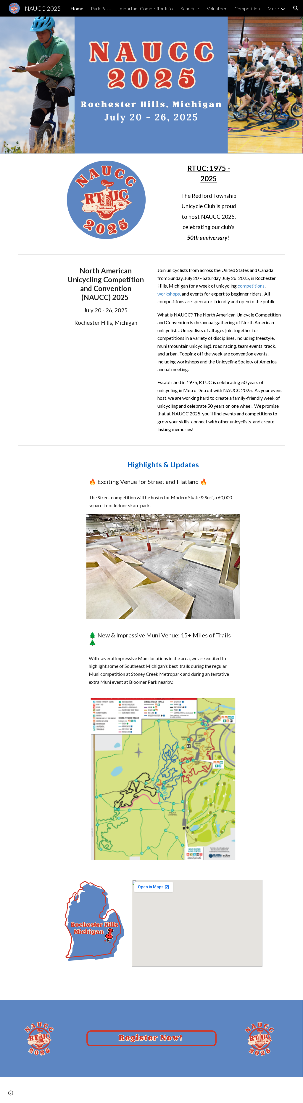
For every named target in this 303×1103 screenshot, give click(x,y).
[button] (296, 8)
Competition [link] (247, 8)
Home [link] (76, 8)
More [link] (273, 8)
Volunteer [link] (217, 8)
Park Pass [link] (101, 8)
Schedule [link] (189, 8)
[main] (209, 202)
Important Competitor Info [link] (145, 8)
